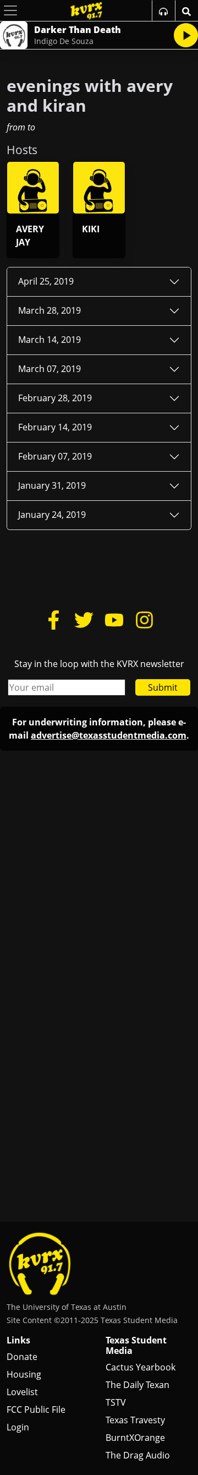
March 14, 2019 (49, 340)
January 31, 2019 (52, 485)
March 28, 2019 (49, 310)
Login (18, 1427)
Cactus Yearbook (140, 1367)
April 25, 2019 (46, 281)
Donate (22, 1357)
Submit (163, 687)
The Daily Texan (137, 1385)
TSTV (116, 1402)
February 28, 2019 (55, 398)
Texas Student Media (136, 1345)
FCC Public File (36, 1409)
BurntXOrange (135, 1438)
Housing (24, 1374)
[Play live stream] (186, 35)
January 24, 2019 (52, 515)
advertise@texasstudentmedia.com (108, 735)
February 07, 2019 (55, 456)
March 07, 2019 (49, 369)
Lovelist (22, 1392)
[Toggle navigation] (10, 10)
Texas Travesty (135, 1420)
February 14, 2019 (55, 427)
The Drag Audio (138, 1455)
